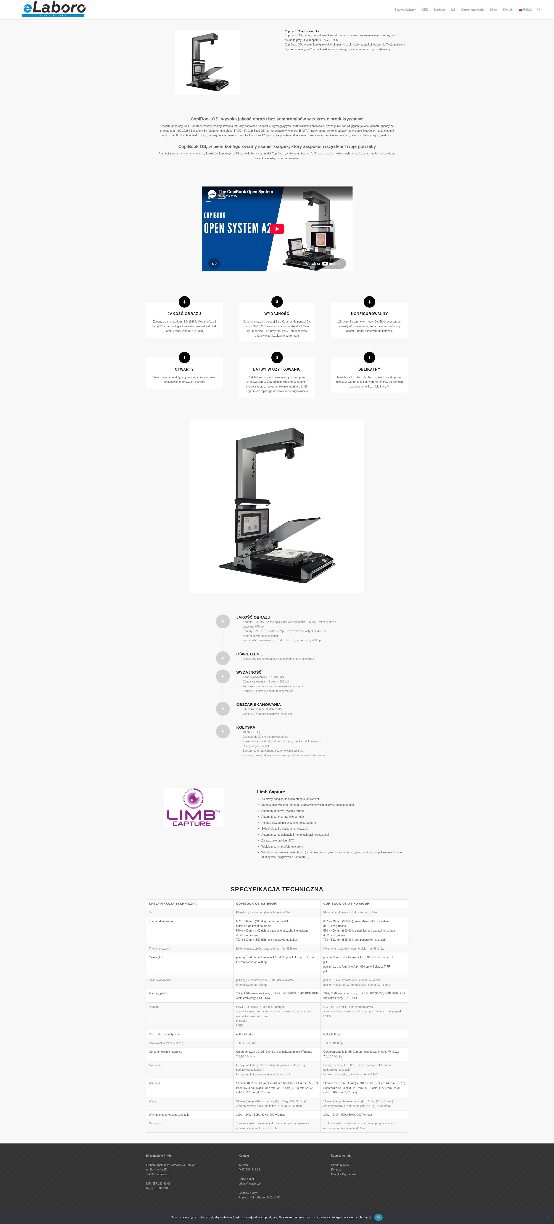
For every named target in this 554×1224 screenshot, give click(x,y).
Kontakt (336, 1169)
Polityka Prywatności (344, 1174)
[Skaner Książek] (54, 10)
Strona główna (340, 1165)
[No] (548, 1217)
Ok (378, 1217)
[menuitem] (405, 9)
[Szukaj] (539, 9)
